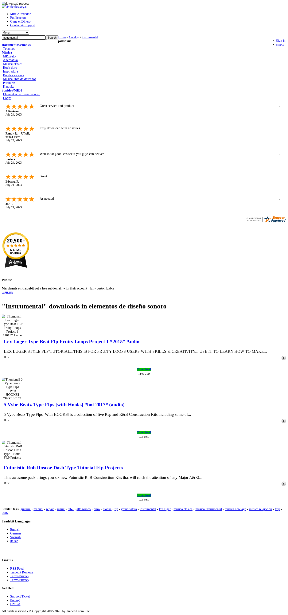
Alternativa (10, 60)
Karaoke (8, 86)
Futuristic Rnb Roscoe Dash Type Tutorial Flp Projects (63, 467)
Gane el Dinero (20, 21)
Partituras (9, 83)
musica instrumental (208, 509)
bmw (97, 509)
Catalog (74, 37)
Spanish (15, 537)
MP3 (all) (9, 56)
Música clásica (12, 64)
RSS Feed (17, 568)
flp (116, 509)
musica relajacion (260, 509)
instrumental (90, 37)
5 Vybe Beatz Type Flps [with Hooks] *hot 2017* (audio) (64, 404)
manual (38, 509)
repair (50, 509)
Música (7, 52)
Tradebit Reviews (22, 572)
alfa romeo (84, 509)
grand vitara (129, 509)
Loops (7, 98)
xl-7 (71, 509)
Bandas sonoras (13, 75)
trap (277, 509)
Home (62, 37)
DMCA (15, 604)
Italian (14, 541)
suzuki (61, 509)
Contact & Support (22, 25)
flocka (107, 509)
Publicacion (18, 17)
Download (144, 369)
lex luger (165, 509)
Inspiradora (10, 71)
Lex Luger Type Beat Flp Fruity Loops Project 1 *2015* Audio (71, 341)
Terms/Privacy (19, 576)
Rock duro (10, 67)
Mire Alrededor (20, 14)
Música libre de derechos (19, 79)
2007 (5, 513)
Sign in (280, 40)
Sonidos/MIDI (12, 90)
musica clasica (183, 509)
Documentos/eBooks (16, 45)
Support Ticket (20, 596)
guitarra (25, 509)
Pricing (15, 600)
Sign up (7, 292)
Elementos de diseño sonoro (21, 94)
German (15, 533)
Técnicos (9, 48)
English (15, 529)
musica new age (235, 509)
